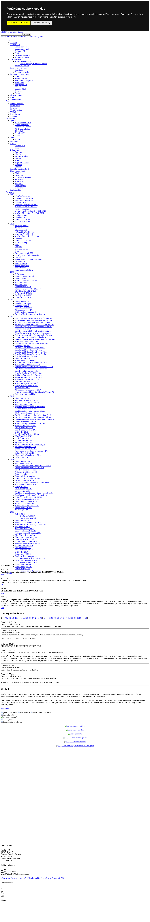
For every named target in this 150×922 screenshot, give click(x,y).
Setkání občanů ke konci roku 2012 (28, 402)
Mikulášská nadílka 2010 (24, 529)
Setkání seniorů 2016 (23, 297)
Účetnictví (19, 188)
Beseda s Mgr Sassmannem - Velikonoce (30, 314)
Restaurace (19, 175)
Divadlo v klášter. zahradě (24, 276)
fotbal (17, 251)
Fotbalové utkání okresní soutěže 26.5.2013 (31, 362)
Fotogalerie (10, 192)
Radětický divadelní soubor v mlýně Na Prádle (32, 323)
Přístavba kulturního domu (25, 360)
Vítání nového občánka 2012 (25, 426)
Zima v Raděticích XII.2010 (25, 531)
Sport (12, 137)
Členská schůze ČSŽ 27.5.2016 (26, 291)
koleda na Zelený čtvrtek (24, 234)
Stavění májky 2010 (22, 569)
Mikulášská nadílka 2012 (24, 405)
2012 (12, 396)
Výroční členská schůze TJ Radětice (28, 373)
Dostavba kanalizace (22, 381)
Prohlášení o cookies (33, 878)
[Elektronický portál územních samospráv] (75, 746)
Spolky (13, 120)
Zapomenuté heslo (22, 72)
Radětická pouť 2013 (23, 329)
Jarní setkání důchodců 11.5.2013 (27, 365)
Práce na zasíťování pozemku (26, 280)
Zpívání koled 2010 (22, 527)
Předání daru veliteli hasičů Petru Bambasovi (31, 344)
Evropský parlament (22, 55)
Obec (8, 41)
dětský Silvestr (20, 268)
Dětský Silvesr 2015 (22, 301)
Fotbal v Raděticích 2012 (24, 440)
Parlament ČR (20, 51)
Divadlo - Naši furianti (23, 308)
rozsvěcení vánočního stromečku (27, 255)
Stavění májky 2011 (22, 491)
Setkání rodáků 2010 (27, 516)
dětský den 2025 (21, 217)
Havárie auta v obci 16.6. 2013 (26, 341)
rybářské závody (21, 243)
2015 (12, 299)
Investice (18, 91)
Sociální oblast (20, 89)
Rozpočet (13, 108)
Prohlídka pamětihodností (19, 169)
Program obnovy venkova (20, 74)
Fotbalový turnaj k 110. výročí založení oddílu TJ (33, 331)
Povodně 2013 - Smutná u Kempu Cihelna (31, 354)
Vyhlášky (13, 112)
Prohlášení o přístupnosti (50, 878)
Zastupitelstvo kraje (22, 49)
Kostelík (18, 158)
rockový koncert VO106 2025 (26, 207)
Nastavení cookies (17, 878)
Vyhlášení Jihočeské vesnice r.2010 (28, 533)
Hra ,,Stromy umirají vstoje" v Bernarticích (31, 495)
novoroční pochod (21, 226)
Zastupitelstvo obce (22, 47)
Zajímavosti (14, 150)
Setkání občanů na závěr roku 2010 (28, 522)
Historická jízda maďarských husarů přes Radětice (33, 318)
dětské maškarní (21, 230)
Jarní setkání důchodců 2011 (25, 485)
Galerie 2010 (20, 514)
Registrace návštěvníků (18, 68)
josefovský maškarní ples (24, 200)
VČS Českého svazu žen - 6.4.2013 (28, 375)
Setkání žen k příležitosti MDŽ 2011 (28, 497)
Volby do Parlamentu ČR (24, 550)
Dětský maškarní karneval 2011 (26, 501)
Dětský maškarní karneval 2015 (26, 312)
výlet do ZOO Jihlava (23, 240)
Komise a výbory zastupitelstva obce (33, 64)
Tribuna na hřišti (21, 283)
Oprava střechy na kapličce (25, 476)
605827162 (5, 32)
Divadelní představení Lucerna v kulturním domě (33, 333)
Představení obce (16, 95)
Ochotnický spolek (22, 125)
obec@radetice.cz (16, 32)
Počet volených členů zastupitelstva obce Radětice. (19, 670)
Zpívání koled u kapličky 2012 (26, 400)
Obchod (18, 173)
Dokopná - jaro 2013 (22, 346)
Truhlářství (19, 184)
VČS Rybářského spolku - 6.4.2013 (28, 377)
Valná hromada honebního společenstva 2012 (32, 451)
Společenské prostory (23, 177)
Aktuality (13, 43)
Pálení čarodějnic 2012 (23, 436)
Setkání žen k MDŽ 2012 (24, 453)
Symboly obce (15, 99)
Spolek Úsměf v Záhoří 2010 (26, 541)
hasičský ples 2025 (22, 209)
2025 (12, 194)
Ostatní (17, 93)
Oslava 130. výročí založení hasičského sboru (32, 482)
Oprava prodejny (21, 474)
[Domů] (22, 37)
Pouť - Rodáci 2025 (22, 221)
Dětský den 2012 (21, 432)
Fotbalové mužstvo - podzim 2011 (27, 470)
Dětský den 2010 (21, 552)
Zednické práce (20, 186)
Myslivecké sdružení (22, 129)
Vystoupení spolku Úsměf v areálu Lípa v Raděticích (34, 325)
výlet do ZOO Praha (22, 219)
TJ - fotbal (19, 131)
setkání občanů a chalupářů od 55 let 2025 (30, 211)
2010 (12, 512)
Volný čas (18, 87)
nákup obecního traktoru (24, 270)
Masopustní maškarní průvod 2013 (28, 390)
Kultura (13, 144)
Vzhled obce (19, 83)
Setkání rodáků (20, 278)
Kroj (12, 97)
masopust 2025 (20, 203)
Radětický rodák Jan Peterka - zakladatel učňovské (33, 417)
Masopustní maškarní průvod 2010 (32, 558)
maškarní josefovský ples (24, 232)
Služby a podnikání (17, 171)
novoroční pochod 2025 (24, 198)
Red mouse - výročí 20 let (24, 253)
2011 (12, 459)
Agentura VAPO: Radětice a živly (27, 478)
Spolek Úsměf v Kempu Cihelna (27, 434)
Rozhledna (19, 152)
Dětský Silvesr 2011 (22, 461)
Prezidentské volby (22, 57)
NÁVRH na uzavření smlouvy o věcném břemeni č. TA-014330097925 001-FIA (31, 626)
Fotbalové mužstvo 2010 (24, 546)
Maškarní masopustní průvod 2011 (28, 499)
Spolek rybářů (20, 133)
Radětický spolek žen (23, 127)
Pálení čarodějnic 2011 (23, 489)
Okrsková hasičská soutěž (24, 539)
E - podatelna (15, 114)
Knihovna (18, 148)
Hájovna (18, 160)
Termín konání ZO (22, 66)
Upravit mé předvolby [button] (41, 23)
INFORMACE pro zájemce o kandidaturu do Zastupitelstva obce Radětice (28, 678)
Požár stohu (19, 274)
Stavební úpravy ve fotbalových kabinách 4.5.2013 (34, 367)
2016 (12, 272)
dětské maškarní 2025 (23, 196)
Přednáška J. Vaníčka (23, 565)
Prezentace (14, 142)
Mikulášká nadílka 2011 (24, 464)
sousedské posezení (22, 249)
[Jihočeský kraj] (75, 730)
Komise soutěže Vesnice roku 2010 (28, 543)
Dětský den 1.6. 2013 (23, 358)
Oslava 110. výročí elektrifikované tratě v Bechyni (33, 335)
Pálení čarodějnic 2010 (23, 567)
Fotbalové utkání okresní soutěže (27, 371)
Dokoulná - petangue (23, 304)
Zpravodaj (14, 116)
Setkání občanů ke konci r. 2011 (27, 506)
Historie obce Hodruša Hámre (26, 409)
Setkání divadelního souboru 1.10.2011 (29, 468)
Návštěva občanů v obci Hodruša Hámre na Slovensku (35, 419)
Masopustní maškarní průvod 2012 (28, 455)
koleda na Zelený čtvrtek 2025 (26, 205)
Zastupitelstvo (15, 59)
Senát (17, 53)
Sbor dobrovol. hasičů (23, 123)
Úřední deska (15, 106)
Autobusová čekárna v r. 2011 (26, 472)
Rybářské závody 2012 (23, 442)
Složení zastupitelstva (23, 62)
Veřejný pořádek (21, 85)
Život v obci (10, 118)
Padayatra (18, 247)
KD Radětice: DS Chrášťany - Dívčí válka (31, 525)
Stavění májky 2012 (22, 438)
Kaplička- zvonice (21, 163)
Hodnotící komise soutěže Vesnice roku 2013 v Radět (35, 339)
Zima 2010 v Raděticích (29, 518)
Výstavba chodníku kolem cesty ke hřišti (30, 407)
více (2, 574)
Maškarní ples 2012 (22, 457)
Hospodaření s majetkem (24, 80)
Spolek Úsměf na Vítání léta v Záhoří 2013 (31, 337)
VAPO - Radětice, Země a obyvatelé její (30, 445)
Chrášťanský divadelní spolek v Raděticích (31, 369)
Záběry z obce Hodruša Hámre (26, 413)
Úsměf (17, 135)
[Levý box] (75, 726)
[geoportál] (75, 734)
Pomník (18, 167)
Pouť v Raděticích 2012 (24, 428)
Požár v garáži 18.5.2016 (24, 293)
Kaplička (18, 165)
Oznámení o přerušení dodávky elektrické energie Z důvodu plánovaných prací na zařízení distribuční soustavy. (42, 635)
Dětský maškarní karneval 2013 (26, 386)
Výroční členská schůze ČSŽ (26, 449)
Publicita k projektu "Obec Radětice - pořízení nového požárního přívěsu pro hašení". (32, 652)
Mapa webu (5, 878)
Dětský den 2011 (21, 487)
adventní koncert (21, 264)
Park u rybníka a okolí (23, 548)
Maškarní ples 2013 (22, 388)
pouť (17, 245)
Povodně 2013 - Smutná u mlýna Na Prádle (31, 352)
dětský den (19, 238)
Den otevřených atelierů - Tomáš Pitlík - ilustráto (33, 466)
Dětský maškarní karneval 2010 (26, 556)
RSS (62, 878)
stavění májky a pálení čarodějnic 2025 (29, 213)
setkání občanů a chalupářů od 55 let (28, 259)
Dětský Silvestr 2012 (22, 398)
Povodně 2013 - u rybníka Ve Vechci (28, 350)
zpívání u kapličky (22, 266)
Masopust (18, 228)
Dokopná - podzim (22, 306)
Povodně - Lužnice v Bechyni (26, 356)
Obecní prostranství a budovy (26, 537)
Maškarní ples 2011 (22, 510)
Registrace (19, 70)
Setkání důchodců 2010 (28, 562)
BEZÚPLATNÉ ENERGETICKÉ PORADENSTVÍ (21, 646)
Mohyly (18, 154)
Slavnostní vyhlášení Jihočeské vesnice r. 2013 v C (34, 320)
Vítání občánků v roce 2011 (25, 503)
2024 (12, 224)
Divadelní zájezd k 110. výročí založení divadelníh (33, 327)
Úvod (17, 76)
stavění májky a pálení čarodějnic (27, 236)
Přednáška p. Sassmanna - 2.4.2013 (28, 379)
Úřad (7, 102)
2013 (12, 316)
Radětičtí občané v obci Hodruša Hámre (30, 411)
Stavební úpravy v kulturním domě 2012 (30, 424)
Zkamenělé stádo (21, 156)
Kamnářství (19, 182)
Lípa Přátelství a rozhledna (25, 535)
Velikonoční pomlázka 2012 (25, 447)
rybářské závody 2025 (23, 215)
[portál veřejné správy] (75, 738)
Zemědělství (19, 179)
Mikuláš (18, 257)
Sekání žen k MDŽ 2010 (24, 554)
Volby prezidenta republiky (25, 394)
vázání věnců (20, 261)
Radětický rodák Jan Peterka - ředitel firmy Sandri (33, 415)
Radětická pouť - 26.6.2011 (25, 480)
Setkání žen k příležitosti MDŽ (26, 384)
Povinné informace (17, 104)
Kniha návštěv (15, 190)
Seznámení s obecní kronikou (26, 560)
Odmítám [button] (25, 23)
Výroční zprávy (16, 110)
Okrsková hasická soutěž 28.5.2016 (28, 289)
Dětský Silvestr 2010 (22, 520)
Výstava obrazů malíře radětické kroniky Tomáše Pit (34, 392)
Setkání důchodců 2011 (23, 508)
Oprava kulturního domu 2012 (26, 421)
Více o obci (5, 709)
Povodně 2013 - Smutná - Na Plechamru (30, 348)
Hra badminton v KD (23, 287)
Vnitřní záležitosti (21, 78)
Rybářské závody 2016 (23, 295)
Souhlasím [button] (12, 23)
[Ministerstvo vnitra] (75, 742)
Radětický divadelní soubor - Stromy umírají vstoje (34, 493)
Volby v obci (15, 45)
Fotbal (17, 139)
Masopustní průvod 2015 (24, 310)
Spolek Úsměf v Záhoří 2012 (26, 430)
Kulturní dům (20, 146)
